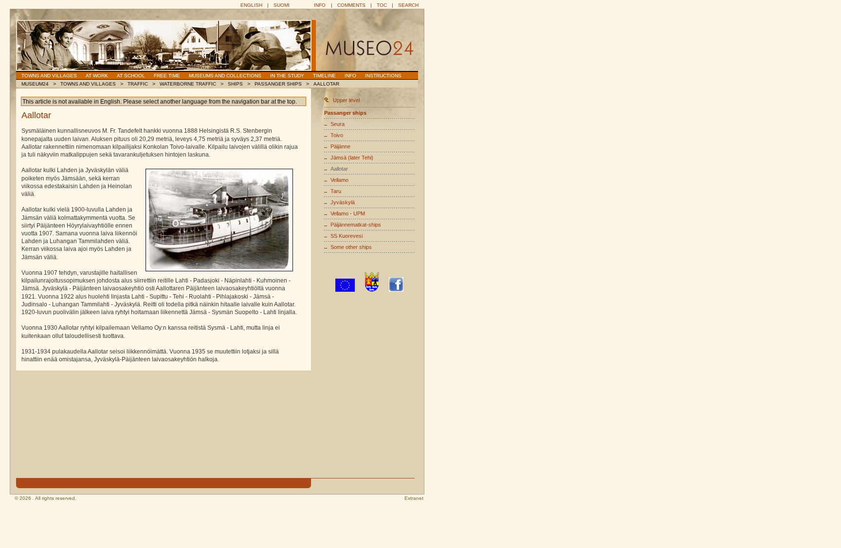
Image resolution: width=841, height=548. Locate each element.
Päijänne (340, 146)
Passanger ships (278, 84)
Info (320, 5)
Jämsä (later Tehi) (351, 157)
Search (408, 5)
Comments (351, 5)
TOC (382, 5)
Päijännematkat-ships (355, 225)
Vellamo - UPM (347, 213)
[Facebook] (396, 290)
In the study (287, 75)
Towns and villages (49, 75)
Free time (167, 75)
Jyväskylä (342, 202)
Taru (335, 191)
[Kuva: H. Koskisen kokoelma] (219, 220)
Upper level (346, 100)
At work (97, 75)
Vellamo (339, 180)
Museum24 (35, 84)
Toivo (336, 135)
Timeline (324, 75)
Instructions (383, 75)
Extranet (413, 498)
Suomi (282, 5)
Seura (337, 124)
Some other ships (351, 247)
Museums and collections (225, 75)
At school (131, 75)
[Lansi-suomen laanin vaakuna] (372, 290)
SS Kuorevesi (346, 236)
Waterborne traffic (188, 84)
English (251, 5)
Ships (235, 84)
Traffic (138, 84)
